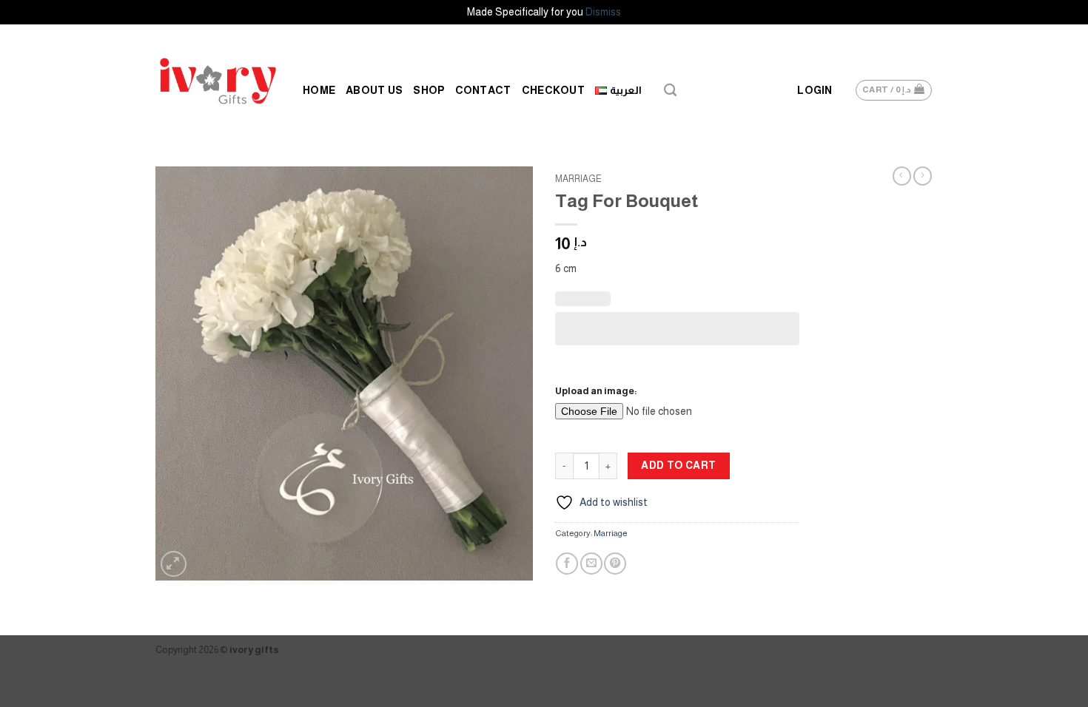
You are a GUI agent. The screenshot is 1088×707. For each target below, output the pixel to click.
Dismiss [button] (603, 12)
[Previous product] (922, 176)
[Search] (670, 90)
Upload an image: (596, 390)
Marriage (578, 179)
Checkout (553, 90)
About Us (374, 90)
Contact (483, 90)
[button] (814, 91)
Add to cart (678, 465)
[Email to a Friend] (591, 563)
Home (319, 90)
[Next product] (902, 176)
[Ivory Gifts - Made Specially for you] (218, 81)
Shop (428, 90)
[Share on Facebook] (567, 563)
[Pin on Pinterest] (615, 563)
